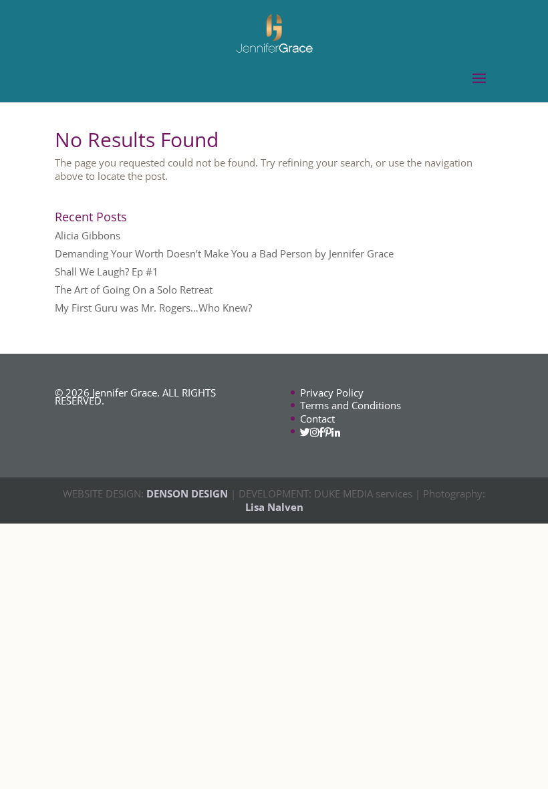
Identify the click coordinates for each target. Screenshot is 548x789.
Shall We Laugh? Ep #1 (106, 271)
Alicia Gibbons (87, 235)
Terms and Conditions (350, 405)
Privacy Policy (332, 392)
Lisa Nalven (274, 507)
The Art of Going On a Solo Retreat (134, 289)
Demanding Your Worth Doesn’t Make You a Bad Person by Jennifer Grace (224, 253)
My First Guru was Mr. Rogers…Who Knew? (153, 307)
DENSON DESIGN (187, 493)
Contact (317, 418)
